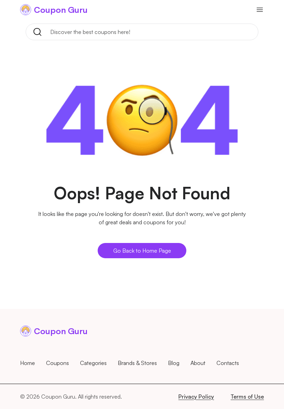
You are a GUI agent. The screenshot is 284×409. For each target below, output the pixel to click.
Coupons (57, 362)
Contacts (227, 362)
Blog (173, 362)
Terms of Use (247, 396)
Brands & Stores (137, 362)
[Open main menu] (259, 9)
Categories (93, 362)
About (197, 362)
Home (27, 362)
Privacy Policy (196, 396)
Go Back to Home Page (142, 250)
